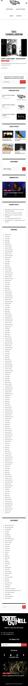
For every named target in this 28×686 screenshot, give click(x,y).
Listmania (7, 548)
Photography (8, 567)
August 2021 (8, 349)
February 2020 (8, 384)
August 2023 (8, 303)
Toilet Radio (7, 594)
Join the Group (20, 9)
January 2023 (8, 317)
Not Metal (7, 561)
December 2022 (8, 319)
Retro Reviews (8, 573)
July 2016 (7, 466)
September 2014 (9, 508)
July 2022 (7, 328)
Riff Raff (7, 579)
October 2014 (8, 507)
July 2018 (7, 420)
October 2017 (8, 437)
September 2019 (9, 393)
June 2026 (7, 238)
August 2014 (8, 510)
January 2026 (8, 248)
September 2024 (9, 278)
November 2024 (8, 274)
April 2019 (7, 403)
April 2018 (7, 426)
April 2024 (7, 288)
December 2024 (8, 273)
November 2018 (8, 413)
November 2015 (8, 482)
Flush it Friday (8, 542)
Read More (4, 68)
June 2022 (7, 330)
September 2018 (9, 416)
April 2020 (7, 380)
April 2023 (7, 311)
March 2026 (8, 244)
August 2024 (8, 280)
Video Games (8, 598)
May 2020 (7, 378)
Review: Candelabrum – (13, 58)
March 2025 (8, 267)
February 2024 (8, 292)
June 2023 (7, 307)
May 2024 (7, 286)
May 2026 (7, 240)
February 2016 (8, 476)
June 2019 (7, 399)
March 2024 (8, 290)
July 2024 (7, 282)
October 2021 (8, 345)
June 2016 (7, 468)
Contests (7, 531)
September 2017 (9, 439)
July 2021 (7, 351)
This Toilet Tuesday (9, 592)
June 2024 (7, 284)
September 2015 (9, 485)
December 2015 (8, 480)
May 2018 (7, 424)
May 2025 (7, 263)
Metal (3, 60)
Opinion (7, 565)
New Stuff (7, 558)
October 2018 (8, 414)
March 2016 (8, 474)
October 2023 (8, 299)
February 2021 (8, 361)
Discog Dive (7, 535)
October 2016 (8, 461)
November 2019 (8, 390)
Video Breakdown (9, 596)
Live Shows (7, 550)
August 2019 (8, 395)
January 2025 (8, 271)
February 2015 (8, 499)
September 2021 (9, 347)
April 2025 (7, 265)
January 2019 (8, 409)
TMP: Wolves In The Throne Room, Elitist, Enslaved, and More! (7, 140)
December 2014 (8, 503)
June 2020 (7, 376)
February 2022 (8, 338)
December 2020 (8, 365)
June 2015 (7, 491)
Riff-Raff (7, 581)
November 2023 (8, 297)
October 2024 (8, 276)
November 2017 (8, 436)
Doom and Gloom (9, 540)
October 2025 (8, 253)
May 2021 (7, 355)
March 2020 (8, 382)
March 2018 (8, 428)
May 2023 (7, 309)
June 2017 (7, 445)
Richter (12, 60)
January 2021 (8, 363)
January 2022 (8, 340)
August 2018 (8, 418)
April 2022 (7, 334)
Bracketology (8, 529)
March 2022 (8, 336)
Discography (8, 536)
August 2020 (8, 372)
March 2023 (8, 313)
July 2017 (7, 443)
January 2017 (8, 455)
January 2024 (8, 294)
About (11, 16)
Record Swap (8, 571)
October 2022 (8, 322)
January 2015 (8, 501)
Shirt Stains (7, 584)
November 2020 (8, 366)
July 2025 (7, 259)
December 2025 (8, 249)
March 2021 (8, 359)
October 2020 (8, 368)
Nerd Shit (7, 556)
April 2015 (7, 495)
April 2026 (7, 242)
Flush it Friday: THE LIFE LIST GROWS (13, 213)
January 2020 (8, 386)
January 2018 (8, 432)
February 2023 (8, 315)
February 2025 (8, 269)
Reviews (7, 60)
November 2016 (8, 459)
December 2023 (8, 296)
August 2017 (8, 441)
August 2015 (8, 487)
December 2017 (8, 434)
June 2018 (7, 422)
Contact (19, 16)
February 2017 (8, 453)
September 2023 (9, 301)
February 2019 (8, 407)
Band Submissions (9, 525)
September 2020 (9, 370)
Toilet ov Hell (12, 683)
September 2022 (9, 324)
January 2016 (8, 478)
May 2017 (7, 447)
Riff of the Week (9, 577)
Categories (9, 9)
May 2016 (7, 470)
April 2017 (7, 449)
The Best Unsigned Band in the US (13, 590)
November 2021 (8, 344)
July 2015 (7, 489)
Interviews (7, 546)
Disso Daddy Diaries (9, 538)
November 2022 (8, 320)
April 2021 (7, 357)
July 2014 (7, 512)
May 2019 (7, 401)
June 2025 (7, 261)
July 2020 (7, 374)
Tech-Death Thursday (10, 588)
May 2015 (7, 493)
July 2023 (7, 305)
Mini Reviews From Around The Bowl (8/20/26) (6, 153)
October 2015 (8, 484)
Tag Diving (7, 586)
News (9, 190)
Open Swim (7, 563)
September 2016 (9, 462)
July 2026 (7, 236)
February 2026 (8, 246)
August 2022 (8, 326)
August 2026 (8, 234)
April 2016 (7, 472)
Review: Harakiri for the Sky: (13, 675)
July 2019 (7, 397)
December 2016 (8, 457)
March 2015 (8, 497)
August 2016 (8, 464)
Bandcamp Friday (9, 527)
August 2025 (8, 257)
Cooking (7, 533)
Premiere (7, 569)
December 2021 (8, 342)
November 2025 (8, 251)
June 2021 (7, 353)
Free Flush (7, 544)
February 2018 (8, 430)
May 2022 (7, 332)
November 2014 (8, 505)
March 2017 (8, 451)
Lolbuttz (7, 552)
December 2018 (8, 411)
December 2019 (8, 388)
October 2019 (8, 391)
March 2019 (8, 405)
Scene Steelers (8, 583)
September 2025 (9, 255)
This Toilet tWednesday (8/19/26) (13, 218)
